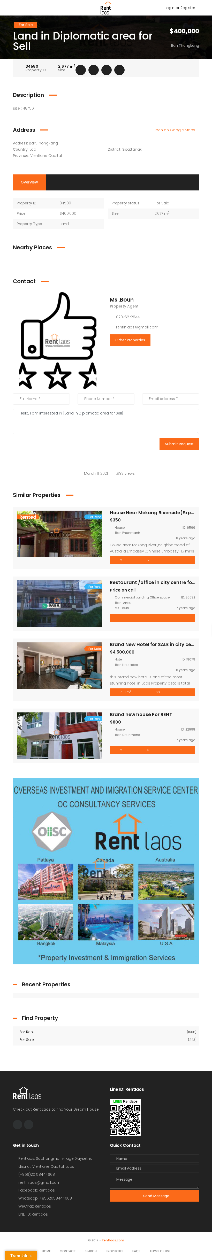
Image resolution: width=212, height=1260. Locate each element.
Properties (114, 1251)
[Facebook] (17, 1124)
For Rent (107, 1031)
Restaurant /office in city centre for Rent (158, 582)
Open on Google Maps (174, 130)
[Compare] (106, 70)
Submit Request (179, 444)
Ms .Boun (122, 299)
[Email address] (28, 1124)
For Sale (107, 1039)
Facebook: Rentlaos (36, 1190)
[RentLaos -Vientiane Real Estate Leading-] (106, 7)
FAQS (136, 1251)
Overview (29, 182)
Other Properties (130, 340)
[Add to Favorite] (93, 70)
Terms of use (159, 1251)
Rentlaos (40, 1214)
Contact (68, 1251)
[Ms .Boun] (57, 340)
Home (46, 1251)
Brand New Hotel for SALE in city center (155, 644)
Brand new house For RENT (141, 714)
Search (91, 1251)
